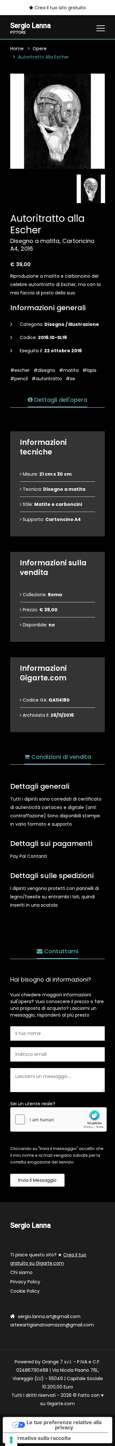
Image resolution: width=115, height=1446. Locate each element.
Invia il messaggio (37, 1180)
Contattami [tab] (60, 951)
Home (17, 48)
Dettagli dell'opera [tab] (60, 400)
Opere (40, 48)
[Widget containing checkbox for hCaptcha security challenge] (58, 1119)
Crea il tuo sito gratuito (59, 7)
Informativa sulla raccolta (39, 1438)
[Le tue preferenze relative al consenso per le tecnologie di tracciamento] (11, 1440)
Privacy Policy (25, 1282)
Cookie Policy (25, 1291)
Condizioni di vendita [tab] (60, 757)
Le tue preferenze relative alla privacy (64, 1425)
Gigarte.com (61, 1403)
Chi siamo (21, 1272)
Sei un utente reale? (32, 1103)
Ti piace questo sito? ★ (48, 1259)
